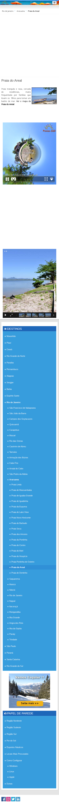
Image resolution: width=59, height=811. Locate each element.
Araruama (21, 11)
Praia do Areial (7, 104)
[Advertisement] (29, 45)
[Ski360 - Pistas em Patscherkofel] (29, 690)
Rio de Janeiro (7, 11)
